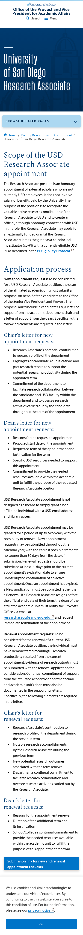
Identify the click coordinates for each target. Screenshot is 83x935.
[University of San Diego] (41, 3)
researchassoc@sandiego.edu (27, 617)
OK (41, 924)
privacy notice (39, 910)
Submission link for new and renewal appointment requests (36, 864)
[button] (41, 121)
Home (12, 136)
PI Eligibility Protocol (53, 250)
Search (35, 18)
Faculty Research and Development (46, 136)
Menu (53, 18)
